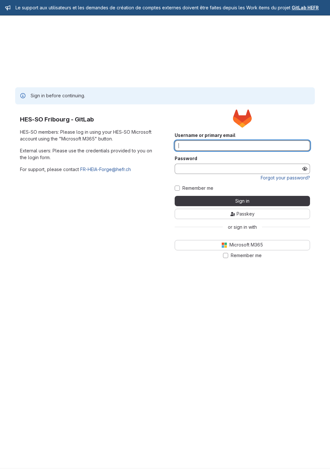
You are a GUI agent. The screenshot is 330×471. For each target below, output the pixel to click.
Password (186, 158)
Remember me (197, 188)
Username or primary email (205, 135)
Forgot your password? (285, 177)
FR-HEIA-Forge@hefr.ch (105, 169)
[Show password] (305, 169)
